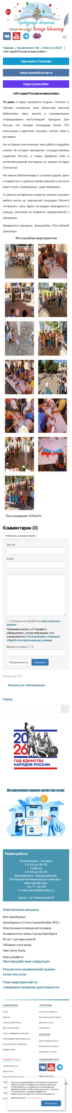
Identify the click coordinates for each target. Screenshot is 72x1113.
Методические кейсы (49, 1046)
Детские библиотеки (48, 1041)
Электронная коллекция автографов (27, 928)
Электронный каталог (13, 1077)
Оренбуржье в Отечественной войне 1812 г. (31, 922)
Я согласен (51, 1103)
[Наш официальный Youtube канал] (16, 36)
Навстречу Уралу (14, 950)
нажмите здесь (33, 1097)
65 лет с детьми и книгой (19, 939)
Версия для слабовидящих (26, 685)
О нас (5, 1012)
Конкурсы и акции (48, 1051)
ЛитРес (6, 1087)
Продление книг (11, 1066)
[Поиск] (65, 709)
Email (10, 559)
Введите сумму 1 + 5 (20, 647)
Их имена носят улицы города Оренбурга (30, 933)
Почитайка (44, 1028)
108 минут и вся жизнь (17, 945)
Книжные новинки (48, 1012)
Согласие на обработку (33, 622)
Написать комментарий (20, 535)
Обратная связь (46, 1076)
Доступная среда (11, 1028)
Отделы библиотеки (12, 1022)
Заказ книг (8, 1071)
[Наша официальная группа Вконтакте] (7, 36)
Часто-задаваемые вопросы (16, 1033)
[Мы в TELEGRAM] (26, 36)
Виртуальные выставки (50, 1017)
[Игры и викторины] (36, 36)
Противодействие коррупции (16, 1039)
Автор (11, 544)
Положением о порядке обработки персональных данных (33, 638)
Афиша (6, 1017)
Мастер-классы (46, 1022)
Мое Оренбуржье (14, 917)
